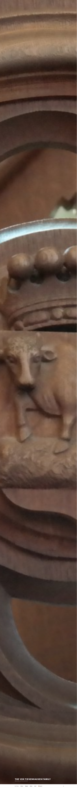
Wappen (26, 786)
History (22, 786)
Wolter (31, 786)
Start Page (17, 786)
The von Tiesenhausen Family (33, 779)
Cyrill (35, 786)
